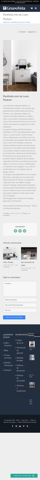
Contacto (7, 370)
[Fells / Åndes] (11, 248)
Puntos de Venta (7, 356)
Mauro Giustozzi (32, 422)
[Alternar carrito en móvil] (32, 8)
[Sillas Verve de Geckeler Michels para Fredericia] (32, 384)
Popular (31, 335)
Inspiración (6, 22)
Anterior (23, 32)
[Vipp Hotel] (32, 344)
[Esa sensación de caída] (29, 248)
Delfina (7, 213)
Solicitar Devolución (7, 364)
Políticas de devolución (20, 368)
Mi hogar (24, 213)
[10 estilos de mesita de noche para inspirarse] (32, 357)
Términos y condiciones (20, 388)
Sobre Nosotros (7, 344)
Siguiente (31, 32)
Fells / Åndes (8, 262)
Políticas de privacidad (20, 378)
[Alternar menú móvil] (36, 8)
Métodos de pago (20, 359)
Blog (6, 350)
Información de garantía (20, 350)
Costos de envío (20, 341)
